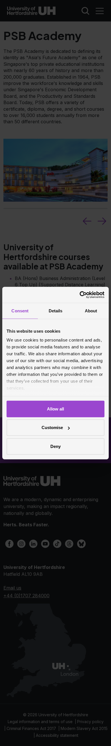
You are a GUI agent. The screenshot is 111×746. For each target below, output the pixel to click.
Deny (55, 446)
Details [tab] (56, 310)
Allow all (55, 408)
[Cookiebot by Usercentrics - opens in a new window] (79, 295)
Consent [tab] (19, 310)
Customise (52, 427)
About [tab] (91, 310)
